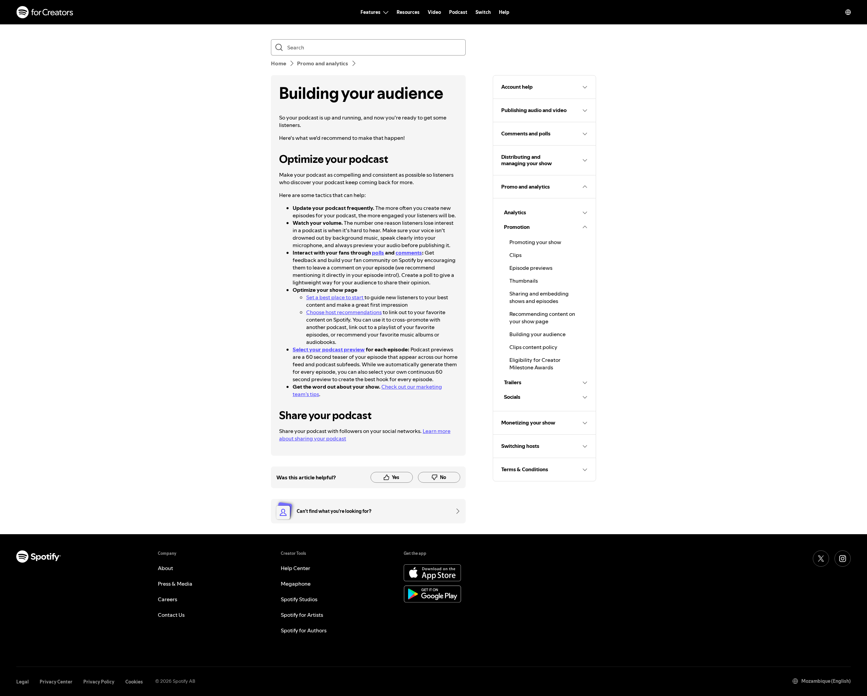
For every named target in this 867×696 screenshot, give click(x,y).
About (165, 568)
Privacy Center (56, 681)
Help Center (295, 568)
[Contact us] (455, 511)
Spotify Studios (299, 599)
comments (409, 252)
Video (434, 12)
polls (378, 252)
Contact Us (171, 614)
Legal (22, 681)
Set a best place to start (335, 297)
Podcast (458, 12)
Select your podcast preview (329, 349)
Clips (515, 255)
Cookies (134, 681)
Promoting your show (535, 242)
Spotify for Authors (303, 630)
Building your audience (537, 334)
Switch (483, 12)
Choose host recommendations (344, 312)
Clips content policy (533, 347)
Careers (167, 599)
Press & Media (175, 583)
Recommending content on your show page (542, 317)
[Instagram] (842, 558)
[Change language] (848, 12)
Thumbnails (523, 280)
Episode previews (530, 267)
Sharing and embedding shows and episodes (539, 297)
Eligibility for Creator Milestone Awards (535, 363)
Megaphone (296, 583)
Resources (408, 12)
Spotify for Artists (302, 614)
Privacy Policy (98, 681)
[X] (821, 558)
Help (504, 12)
